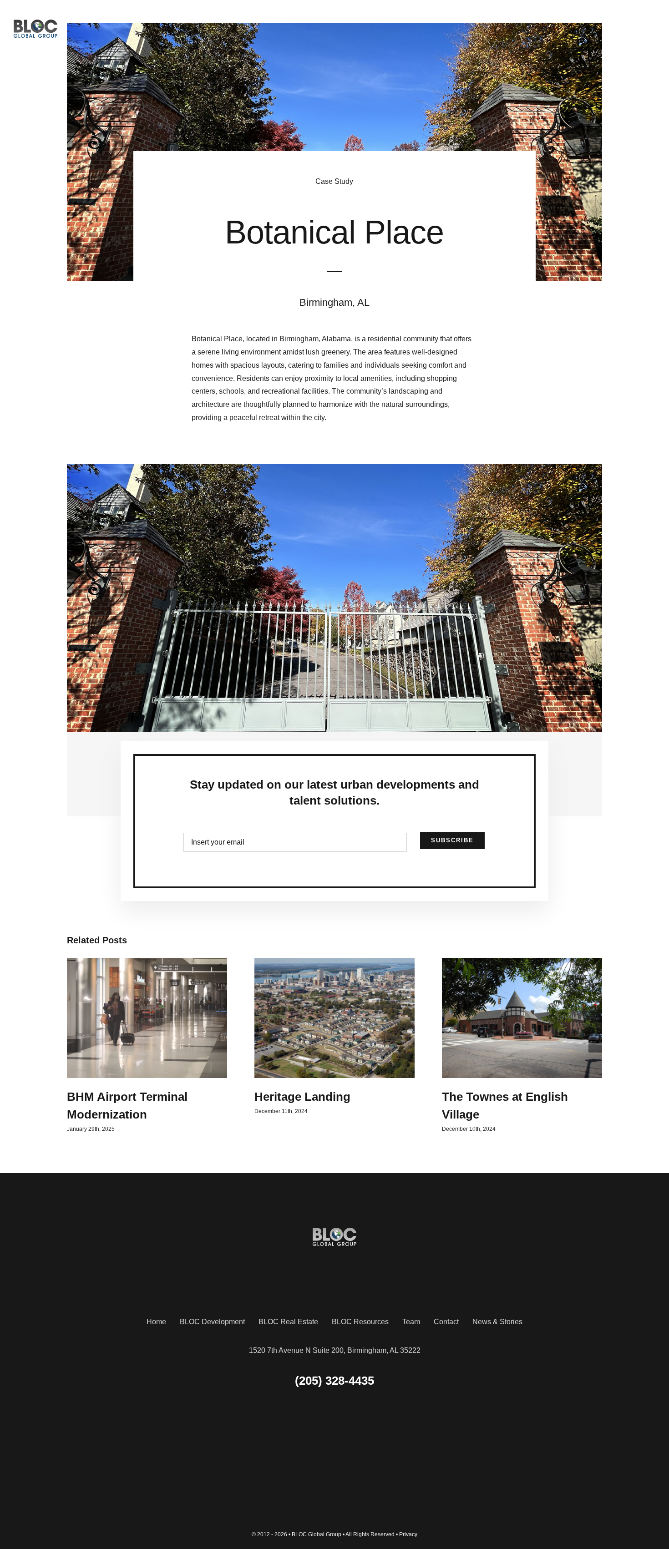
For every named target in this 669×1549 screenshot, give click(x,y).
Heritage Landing (302, 1097)
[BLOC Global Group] (35, 23)
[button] (74, 1046)
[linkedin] (334, 1457)
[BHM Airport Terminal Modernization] (147, 1018)
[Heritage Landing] (334, 1018)
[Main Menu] (647, 28)
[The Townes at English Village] (522, 1018)
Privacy (408, 1534)
